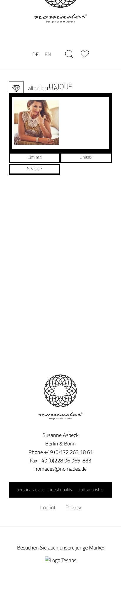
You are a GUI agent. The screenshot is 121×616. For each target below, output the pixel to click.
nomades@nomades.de (60, 469)
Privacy (73, 507)
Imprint (48, 507)
